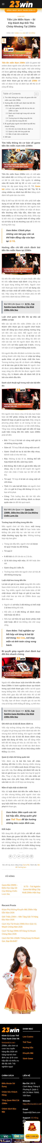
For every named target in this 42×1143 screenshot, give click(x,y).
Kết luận (8, 137)
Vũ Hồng (32, 33)
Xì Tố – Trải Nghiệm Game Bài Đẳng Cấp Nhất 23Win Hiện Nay (31, 890)
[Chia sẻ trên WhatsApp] (10, 856)
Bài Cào (21, 638)
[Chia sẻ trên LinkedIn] (31, 856)
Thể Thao (16, 819)
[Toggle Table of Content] (35, 94)
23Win (34, 81)
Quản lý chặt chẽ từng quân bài (19, 131)
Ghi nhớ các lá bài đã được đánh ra (21, 129)
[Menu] (3, 4)
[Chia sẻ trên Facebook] (15, 856)
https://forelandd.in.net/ (32, 1104)
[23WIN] (21, 4)
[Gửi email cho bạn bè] (23, 856)
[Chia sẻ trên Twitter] (19, 856)
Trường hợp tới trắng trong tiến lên (21, 118)
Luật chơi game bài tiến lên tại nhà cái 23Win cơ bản (21, 109)
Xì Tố (12, 241)
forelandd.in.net (8, 1043)
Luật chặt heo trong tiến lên (18, 121)
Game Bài (21, 16)
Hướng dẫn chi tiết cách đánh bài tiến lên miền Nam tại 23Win (20, 104)
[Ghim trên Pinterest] (27, 856)
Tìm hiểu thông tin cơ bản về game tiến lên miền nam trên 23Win (21, 98)
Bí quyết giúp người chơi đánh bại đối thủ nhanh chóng (20, 125)
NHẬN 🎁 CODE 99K (32, 1136)
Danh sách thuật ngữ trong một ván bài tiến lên (22, 114)
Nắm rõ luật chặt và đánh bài (18, 134)
